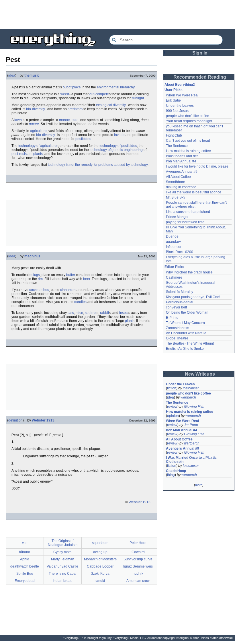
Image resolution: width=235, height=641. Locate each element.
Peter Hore (138, 543)
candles (80, 302)
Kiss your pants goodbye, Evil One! (193, 297)
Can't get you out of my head (188, 141)
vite (25, 543)
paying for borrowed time (185, 222)
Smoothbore (175, 182)
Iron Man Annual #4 (181, 161)
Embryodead (25, 581)
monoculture (69, 120)
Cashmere (174, 277)
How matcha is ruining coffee (188, 151)
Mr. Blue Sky (175, 197)
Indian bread (63, 581)
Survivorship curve (138, 559)
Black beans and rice (182, 156)
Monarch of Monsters (100, 559)
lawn (18, 120)
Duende (172, 236)
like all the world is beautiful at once (193, 192)
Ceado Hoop (176, 471)
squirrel (91, 313)
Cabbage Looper (100, 566)
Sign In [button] (199, 52)
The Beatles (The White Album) (190, 343)
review (172, 407)
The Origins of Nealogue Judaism (62, 543)
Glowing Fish (194, 407)
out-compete (99, 94)
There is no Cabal (63, 574)
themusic (32, 75)
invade (119, 135)
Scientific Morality (179, 292)
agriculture (38, 131)
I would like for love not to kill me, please (197, 166)
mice (79, 313)
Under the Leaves (180, 106)
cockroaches (39, 290)
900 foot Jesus (177, 111)
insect (123, 313)
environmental (108, 87)
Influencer (173, 247)
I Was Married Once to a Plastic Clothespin (192, 460)
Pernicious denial (179, 302)
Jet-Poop (191, 425)
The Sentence (177, 146)
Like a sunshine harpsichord (188, 212)
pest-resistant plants (27, 154)
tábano (24, 552)
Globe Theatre (177, 338)
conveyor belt (176, 307)
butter (70, 275)
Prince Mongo (177, 217)
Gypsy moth (62, 552)
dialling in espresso (181, 187)
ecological (104, 105)
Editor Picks (174, 267)
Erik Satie (173, 100)
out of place (72, 87)
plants (129, 321)
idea (11, 75)
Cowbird (138, 552)
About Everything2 (179, 85)
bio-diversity (35, 109)
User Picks (173, 90)
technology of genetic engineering (116, 150)
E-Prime (172, 318)
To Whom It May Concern (185, 323)
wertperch (188, 397)
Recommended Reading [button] (199, 77)
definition (15, 420)
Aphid (24, 559)
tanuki (100, 581)
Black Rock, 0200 (179, 252)
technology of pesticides (118, 146)
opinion (173, 416)
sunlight (138, 98)
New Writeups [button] (200, 374)
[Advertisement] (117, 14)
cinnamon (68, 290)
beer (86, 279)
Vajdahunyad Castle (62, 566)
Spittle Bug (24, 574)
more (198, 485)
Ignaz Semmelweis (138, 566)
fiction (171, 388)
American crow (138, 581)
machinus (32, 256)
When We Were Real (182, 95)
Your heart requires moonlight (189, 121)
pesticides (83, 139)
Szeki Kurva (100, 574)
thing (171, 475)
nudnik (138, 574)
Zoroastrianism (177, 328)
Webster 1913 (43, 420)
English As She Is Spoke (185, 349)
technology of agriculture (37, 146)
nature (34, 124)
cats (71, 313)
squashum (100, 543)
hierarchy (127, 87)
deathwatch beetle (24, 566)
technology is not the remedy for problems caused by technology (98, 165)
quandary (173, 242)
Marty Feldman (62, 559)
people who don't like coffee (187, 116)
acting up (100, 552)
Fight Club (174, 135)
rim (40, 279)
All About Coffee (178, 177)
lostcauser (191, 388)
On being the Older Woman (187, 312)
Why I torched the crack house (189, 272)
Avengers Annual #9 (181, 172)
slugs (36, 275)
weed (64, 94)
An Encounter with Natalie (186, 333)
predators (75, 109)
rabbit (104, 313)
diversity (119, 105)
